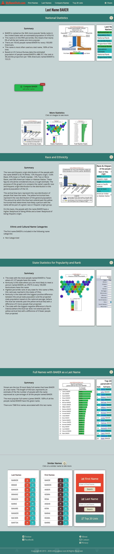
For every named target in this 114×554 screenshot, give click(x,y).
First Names (33, 3)
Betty (103, 431)
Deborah (104, 436)
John (102, 392)
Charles (103, 405)
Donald (103, 415)
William (103, 407)
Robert (103, 397)
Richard (103, 413)
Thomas (104, 425)
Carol (103, 433)
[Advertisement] (85, 89)
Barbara (104, 410)
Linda (103, 418)
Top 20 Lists (78, 3)
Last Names (46, 3)
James (103, 389)
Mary (103, 400)
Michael (103, 402)
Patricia (103, 423)
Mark (103, 438)
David (103, 394)
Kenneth (104, 428)
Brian (103, 420)
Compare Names (62, 3)
